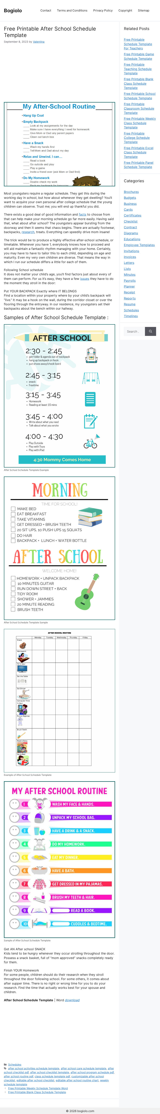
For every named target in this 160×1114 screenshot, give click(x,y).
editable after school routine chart (77, 1080)
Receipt (129, 292)
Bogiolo (13, 10)
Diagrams (131, 233)
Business (130, 204)
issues (84, 279)
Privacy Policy (103, 10)
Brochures (131, 192)
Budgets (130, 198)
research (28, 232)
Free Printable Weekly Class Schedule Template (140, 123)
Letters (129, 263)
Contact (45, 10)
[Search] (150, 331)
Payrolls (130, 281)
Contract (130, 227)
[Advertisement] (59, 73)
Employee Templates (139, 245)
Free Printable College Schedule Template (137, 137)
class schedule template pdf (52, 1076)
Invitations (131, 251)
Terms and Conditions (72, 10)
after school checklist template (49, 1072)
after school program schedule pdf (92, 1072)
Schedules (14, 1064)
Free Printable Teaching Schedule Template (138, 69)
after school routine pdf (18, 1076)
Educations (132, 239)
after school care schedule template (83, 1068)
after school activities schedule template (33, 1068)
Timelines (131, 316)
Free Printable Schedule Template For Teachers (138, 44)
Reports (130, 298)
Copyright (125, 10)
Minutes (129, 275)
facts (82, 214)
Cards (128, 209)
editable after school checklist (35, 1080)
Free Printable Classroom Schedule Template (139, 108)
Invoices (130, 257)
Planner (129, 286)
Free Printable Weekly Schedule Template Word (38, 1088)
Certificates (132, 215)
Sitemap (143, 10)
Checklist (131, 221)
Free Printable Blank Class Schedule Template (37, 1092)
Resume (129, 304)
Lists (127, 269)
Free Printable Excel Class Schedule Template (138, 152)
